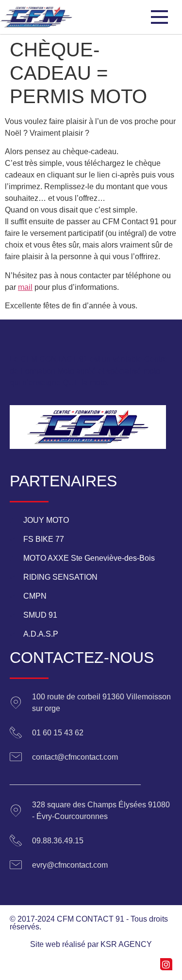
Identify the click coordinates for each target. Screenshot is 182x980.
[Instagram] (166, 964)
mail (25, 287)
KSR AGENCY (126, 944)
